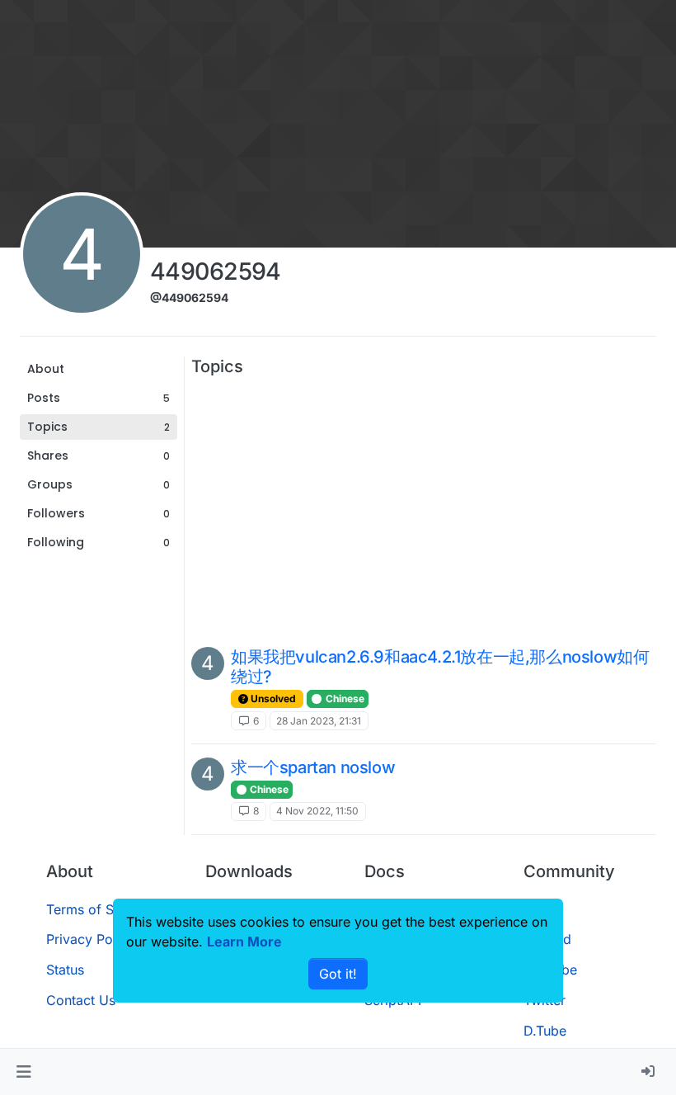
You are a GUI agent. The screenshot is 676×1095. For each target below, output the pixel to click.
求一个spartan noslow (313, 767)
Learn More (244, 941)
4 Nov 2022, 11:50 (317, 811)
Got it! (338, 973)
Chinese (343, 698)
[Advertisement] (423, 505)
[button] (23, 1071)
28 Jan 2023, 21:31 (318, 721)
